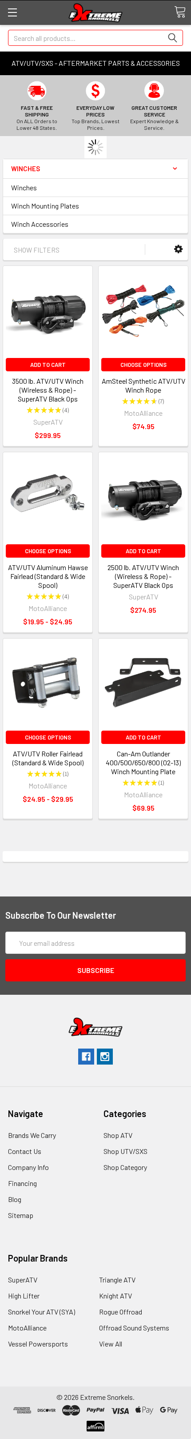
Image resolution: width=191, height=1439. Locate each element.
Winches (24, 187)
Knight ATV (115, 1295)
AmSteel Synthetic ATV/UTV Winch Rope (143, 385)
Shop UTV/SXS (125, 1151)
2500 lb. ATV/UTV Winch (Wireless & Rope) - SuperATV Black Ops (143, 576)
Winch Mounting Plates (45, 205)
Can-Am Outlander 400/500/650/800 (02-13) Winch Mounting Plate (143, 762)
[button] (178, 249)
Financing (22, 1183)
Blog (14, 1199)
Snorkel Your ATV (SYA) (41, 1311)
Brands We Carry (32, 1135)
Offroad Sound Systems (134, 1327)
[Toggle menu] (12, 12)
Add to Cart (48, 364)
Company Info (28, 1167)
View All (110, 1343)
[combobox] (95, 38)
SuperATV (22, 1279)
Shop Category (125, 1167)
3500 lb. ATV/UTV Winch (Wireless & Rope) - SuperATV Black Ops (48, 390)
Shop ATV (117, 1135)
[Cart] (180, 12)
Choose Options (143, 364)
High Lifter (24, 1295)
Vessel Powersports (38, 1343)
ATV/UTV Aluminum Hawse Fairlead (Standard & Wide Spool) (48, 576)
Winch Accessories (39, 224)
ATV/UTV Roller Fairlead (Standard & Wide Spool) (48, 758)
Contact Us (24, 1151)
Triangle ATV (117, 1279)
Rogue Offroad (120, 1311)
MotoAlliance (27, 1327)
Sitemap (20, 1215)
